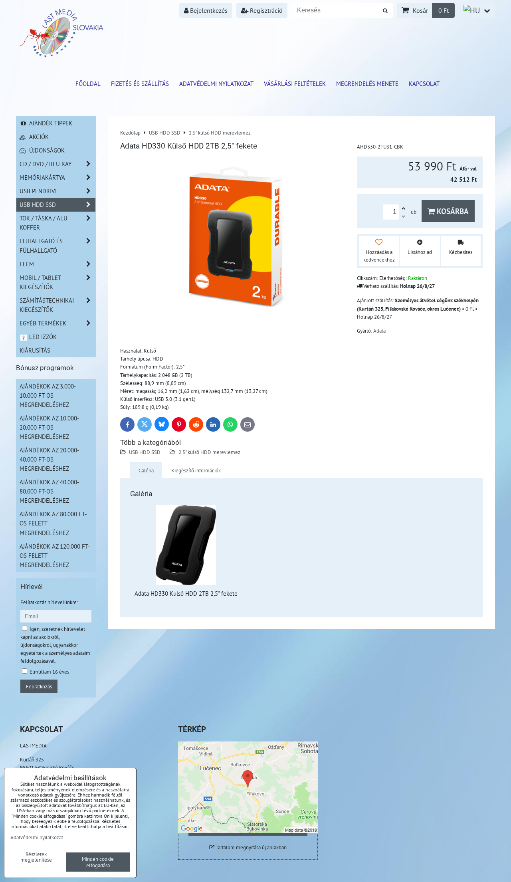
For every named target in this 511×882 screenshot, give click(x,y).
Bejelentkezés (208, 10)
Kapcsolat (424, 83)
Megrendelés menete (367, 83)
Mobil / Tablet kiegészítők (40, 282)
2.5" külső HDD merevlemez (209, 452)
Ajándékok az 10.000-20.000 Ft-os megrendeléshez (49, 427)
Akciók (38, 137)
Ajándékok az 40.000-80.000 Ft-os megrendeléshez (49, 491)
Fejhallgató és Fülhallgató (41, 245)
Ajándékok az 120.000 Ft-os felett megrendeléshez (55, 555)
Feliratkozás (39, 686)
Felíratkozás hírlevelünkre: (49, 602)
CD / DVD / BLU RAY (45, 164)
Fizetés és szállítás (140, 83)
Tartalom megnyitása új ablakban (250, 847)
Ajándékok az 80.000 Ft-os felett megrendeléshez (53, 523)
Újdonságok (46, 150)
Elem (27, 264)
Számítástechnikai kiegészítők (47, 304)
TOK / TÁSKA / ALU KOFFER (43, 222)
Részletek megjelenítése (36, 857)
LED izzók (42, 337)
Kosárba (452, 211)
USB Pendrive (39, 191)
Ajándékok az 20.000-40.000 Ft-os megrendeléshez (49, 459)
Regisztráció (265, 10)
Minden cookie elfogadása (98, 862)
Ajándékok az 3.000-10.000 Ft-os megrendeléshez (48, 395)
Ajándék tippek (50, 123)
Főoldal (88, 83)
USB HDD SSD (144, 452)
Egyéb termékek (43, 323)
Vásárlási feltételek (295, 83)
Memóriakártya (42, 177)
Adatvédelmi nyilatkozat (216, 83)
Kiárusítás (35, 350)
